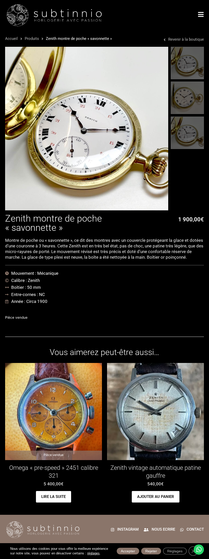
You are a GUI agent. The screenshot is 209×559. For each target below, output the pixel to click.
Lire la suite (53, 496)
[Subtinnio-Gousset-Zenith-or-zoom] (86, 128)
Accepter (128, 551)
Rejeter (151, 551)
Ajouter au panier (155, 496)
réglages (93, 553)
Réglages (174, 551)
